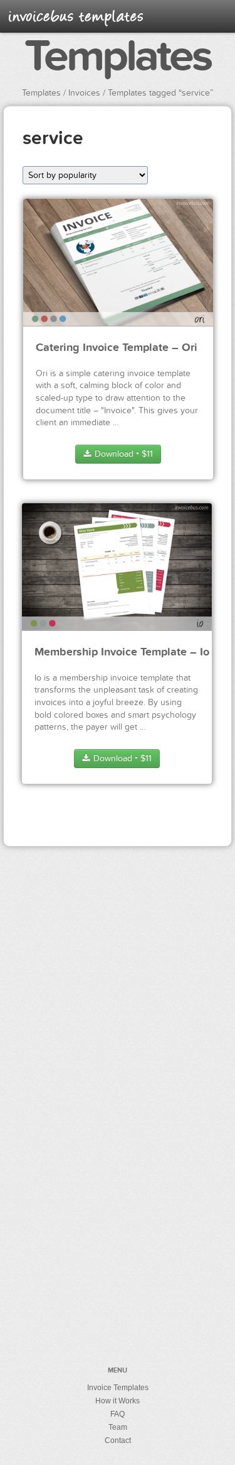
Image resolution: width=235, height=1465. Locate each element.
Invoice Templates (118, 1387)
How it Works (117, 1400)
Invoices (84, 92)
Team (117, 1427)
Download (122, 453)
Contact (118, 1440)
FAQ (117, 1414)
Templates (117, 57)
